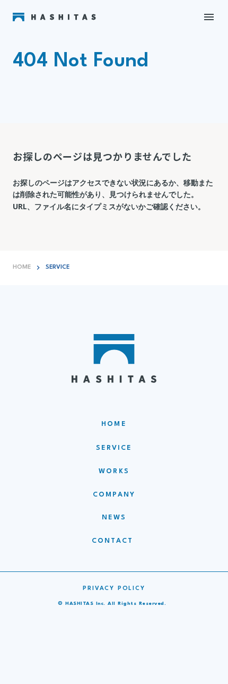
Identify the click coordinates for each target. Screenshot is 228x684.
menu (209, 17)
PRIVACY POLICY (114, 589)
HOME (22, 267)
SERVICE (114, 447)
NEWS (114, 517)
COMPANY (114, 494)
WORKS (114, 471)
